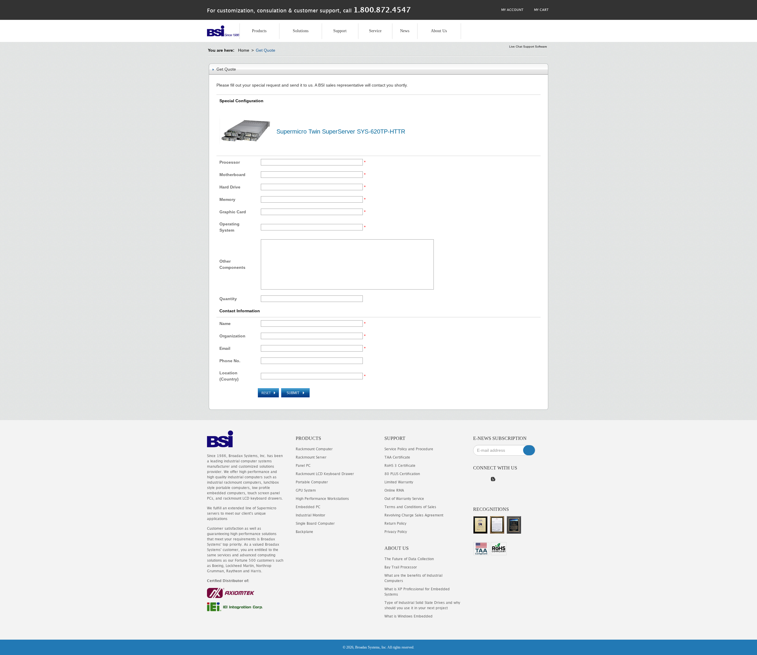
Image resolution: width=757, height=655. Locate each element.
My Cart (541, 10)
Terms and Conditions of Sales (410, 507)
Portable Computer (312, 482)
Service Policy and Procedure (408, 449)
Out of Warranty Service (404, 498)
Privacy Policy (395, 531)
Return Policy (395, 523)
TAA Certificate (397, 457)
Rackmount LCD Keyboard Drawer (325, 474)
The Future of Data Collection (409, 559)
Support (340, 31)
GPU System (306, 490)
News (404, 31)
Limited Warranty (398, 482)
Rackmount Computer (314, 449)
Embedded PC (308, 507)
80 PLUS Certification (402, 474)
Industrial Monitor (310, 515)
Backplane (304, 531)
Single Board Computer (315, 523)
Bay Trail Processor (400, 567)
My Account (511, 10)
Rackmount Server (311, 457)
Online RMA (394, 490)
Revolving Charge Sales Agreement (413, 515)
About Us (439, 31)
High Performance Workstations (322, 498)
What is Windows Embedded (408, 616)
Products (259, 31)
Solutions (300, 31)
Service (375, 31)
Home (243, 50)
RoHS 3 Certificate (399, 465)
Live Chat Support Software (528, 46)
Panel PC (303, 465)
